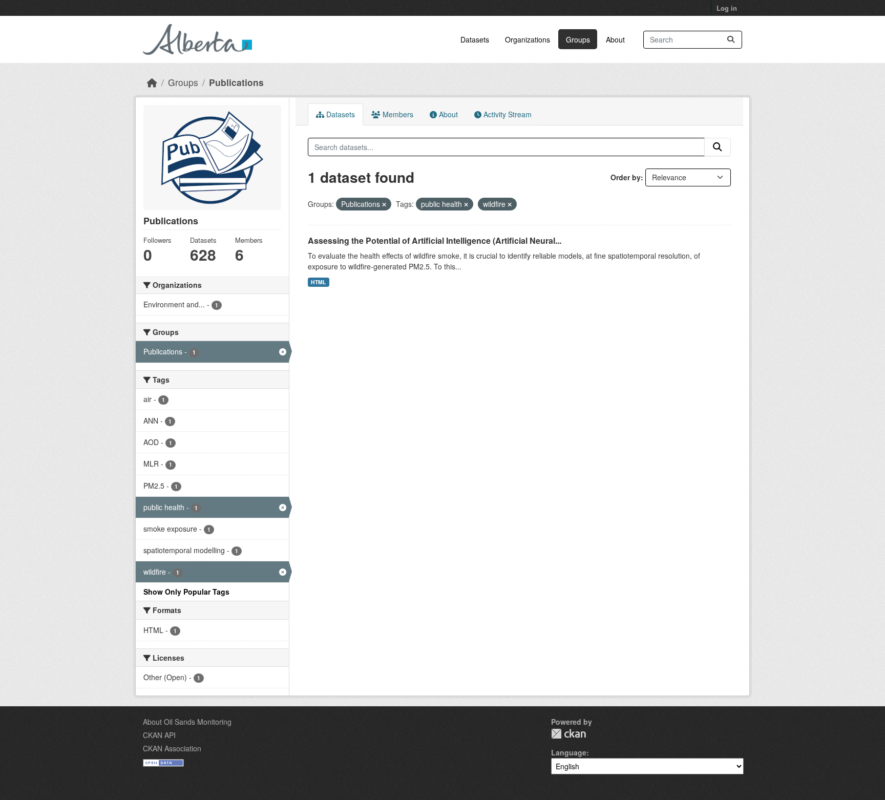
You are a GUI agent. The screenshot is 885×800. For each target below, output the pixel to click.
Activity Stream (506, 114)
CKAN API (159, 735)
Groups (578, 39)
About (615, 39)
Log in (727, 8)
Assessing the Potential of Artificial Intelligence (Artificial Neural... (434, 240)
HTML (318, 282)
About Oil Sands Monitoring (187, 722)
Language (568, 752)
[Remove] (384, 204)
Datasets (474, 39)
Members (397, 114)
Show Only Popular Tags (186, 591)
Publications (236, 82)
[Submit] (731, 40)
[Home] (152, 82)
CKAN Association (172, 748)
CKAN (568, 733)
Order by (625, 177)
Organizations (527, 39)
